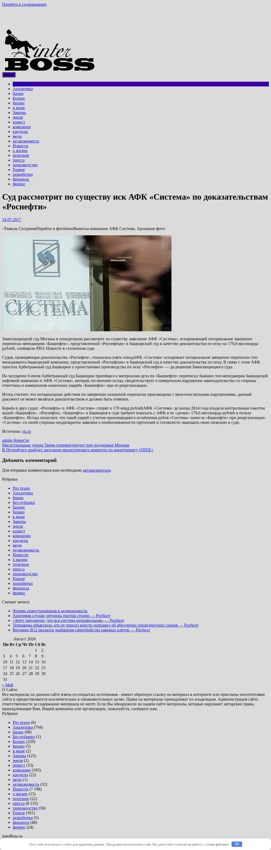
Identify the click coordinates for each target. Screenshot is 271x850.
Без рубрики (24, 502)
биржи (19, 103)
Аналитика (23, 88)
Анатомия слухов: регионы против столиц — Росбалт (61, 615)
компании (22, 127)
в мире (19, 107)
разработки (23, 174)
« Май (7, 685)
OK (237, 844)
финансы (21, 179)
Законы (19, 112)
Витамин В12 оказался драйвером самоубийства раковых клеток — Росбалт (81, 630)
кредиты (20, 131)
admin (7, 440)
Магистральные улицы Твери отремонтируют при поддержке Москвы (65, 445)
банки (18, 93)
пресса (19, 160)
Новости (20, 146)
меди (17, 136)
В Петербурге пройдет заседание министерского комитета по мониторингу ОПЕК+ (77, 450)
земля (18, 117)
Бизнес (19, 98)
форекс (19, 184)
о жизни (20, 150)
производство (25, 165)
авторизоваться (96, 470)
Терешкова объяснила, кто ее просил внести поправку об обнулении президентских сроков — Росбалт (105, 625)
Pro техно (21, 84)
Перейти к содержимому (24, 4)
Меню (8, 75)
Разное (19, 169)
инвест (19, 122)
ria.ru (26, 431)
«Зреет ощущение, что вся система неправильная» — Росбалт (68, 620)
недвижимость (26, 141)
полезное (21, 155)
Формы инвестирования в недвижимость (50, 611)
